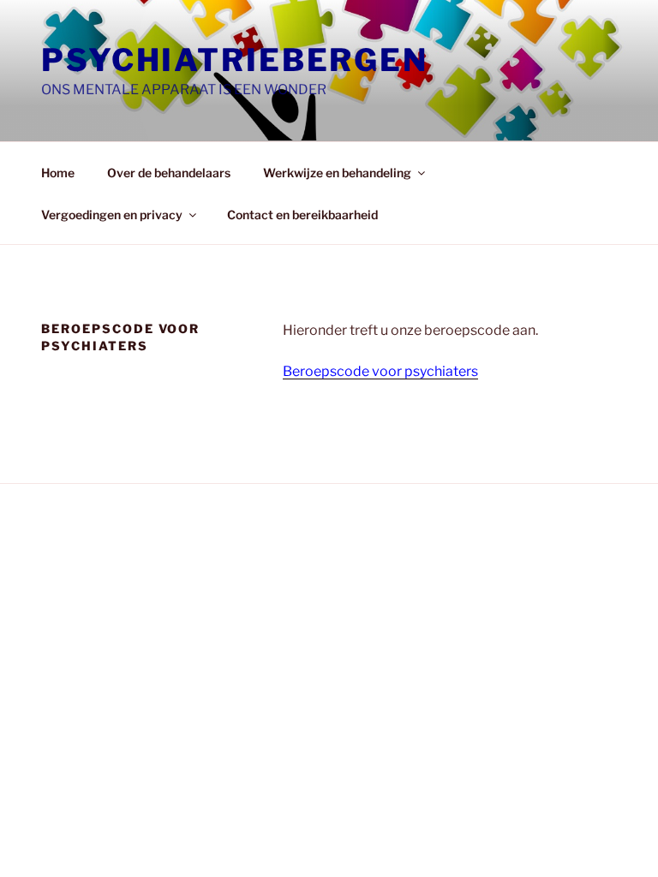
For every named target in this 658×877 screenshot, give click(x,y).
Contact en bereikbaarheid (302, 214)
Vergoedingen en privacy (111, 214)
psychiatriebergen (234, 60)
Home (58, 172)
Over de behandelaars (168, 172)
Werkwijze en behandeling (337, 172)
